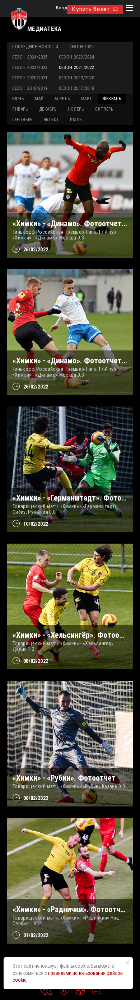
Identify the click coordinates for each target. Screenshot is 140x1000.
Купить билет (90, 9)
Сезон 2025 (81, 46)
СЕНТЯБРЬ (22, 119)
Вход (61, 8)
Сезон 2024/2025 (30, 57)
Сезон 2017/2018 (76, 88)
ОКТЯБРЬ (104, 109)
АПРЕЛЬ (62, 98)
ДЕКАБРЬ (48, 109)
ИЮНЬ (18, 98)
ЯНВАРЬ (20, 109)
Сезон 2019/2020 (76, 77)
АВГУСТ (51, 119)
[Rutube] (96, 990)
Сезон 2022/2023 (30, 67)
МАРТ (86, 98)
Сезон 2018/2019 (30, 88)
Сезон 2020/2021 (30, 77)
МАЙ (39, 98)
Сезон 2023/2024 (76, 57)
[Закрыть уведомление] (127, 962)
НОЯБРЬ (76, 109)
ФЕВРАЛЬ (112, 98)
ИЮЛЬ (75, 119)
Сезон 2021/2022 (76, 67)
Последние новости (35, 46)
